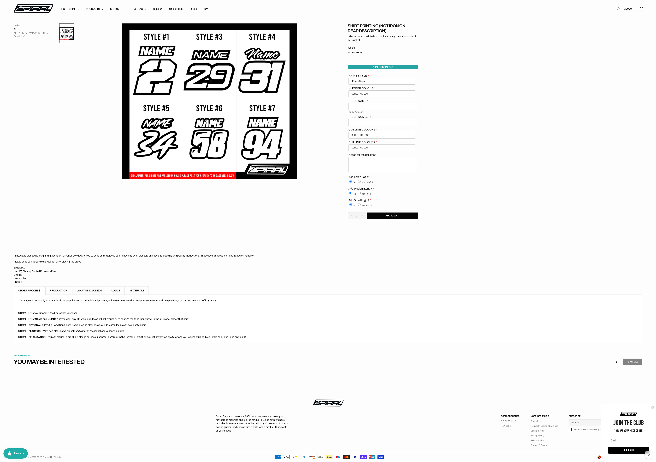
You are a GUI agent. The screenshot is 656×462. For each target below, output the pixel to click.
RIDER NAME (357, 100)
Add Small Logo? (358, 200)
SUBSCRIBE (628, 450)
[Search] (618, 9)
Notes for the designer (362, 154)
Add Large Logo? (359, 177)
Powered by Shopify (52, 457)
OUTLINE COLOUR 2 (361, 142)
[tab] (29, 290)
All (15, 29)
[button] (629, 8)
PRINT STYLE (357, 75)
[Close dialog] (653, 407)
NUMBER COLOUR (361, 88)
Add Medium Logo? (360, 188)
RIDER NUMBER (359, 116)
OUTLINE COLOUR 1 (361, 129)
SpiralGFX (31, 457)
